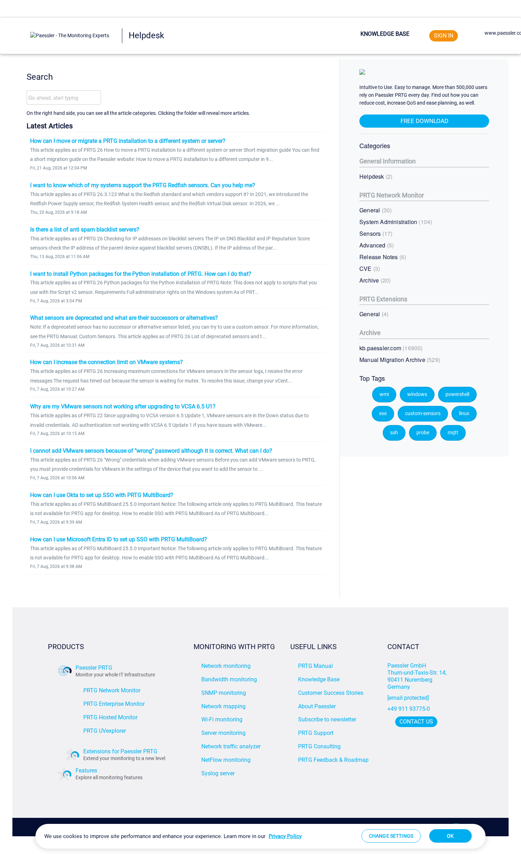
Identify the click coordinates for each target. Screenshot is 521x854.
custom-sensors (423, 414)
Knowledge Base (384, 33)
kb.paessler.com (390, 348)
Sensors (375, 233)
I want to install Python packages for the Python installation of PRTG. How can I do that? (140, 273)
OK (450, 836)
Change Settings (391, 836)
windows (417, 394)
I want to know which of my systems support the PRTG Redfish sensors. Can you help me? (142, 185)
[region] (260, 836)
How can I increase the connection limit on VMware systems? (106, 362)
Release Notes (381, 257)
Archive (374, 280)
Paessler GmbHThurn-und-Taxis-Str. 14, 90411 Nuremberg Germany (417, 676)
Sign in (443, 35)
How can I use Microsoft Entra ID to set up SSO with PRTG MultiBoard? (118, 539)
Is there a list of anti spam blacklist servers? (84, 229)
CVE (368, 268)
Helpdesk (375, 176)
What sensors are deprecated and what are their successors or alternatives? (124, 317)
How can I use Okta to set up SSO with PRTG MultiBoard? (101, 495)
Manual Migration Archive (398, 360)
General (374, 210)
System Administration (394, 222)
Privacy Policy (285, 836)
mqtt (453, 433)
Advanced (375, 245)
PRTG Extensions (383, 299)
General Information (387, 161)
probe (422, 433)
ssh (394, 433)
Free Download (424, 120)
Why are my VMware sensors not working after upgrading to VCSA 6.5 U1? (122, 406)
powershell (457, 394)
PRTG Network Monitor (391, 195)
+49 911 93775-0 (408, 708)
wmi (384, 394)
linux (464, 414)
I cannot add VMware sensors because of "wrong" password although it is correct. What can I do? (151, 450)
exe (383, 414)
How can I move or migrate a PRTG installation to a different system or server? (127, 141)
